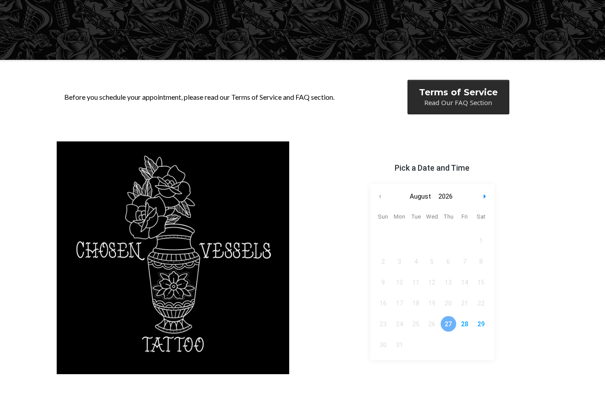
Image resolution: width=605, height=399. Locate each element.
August (420, 196)
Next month (486, 196)
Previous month (380, 196)
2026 (445, 196)
